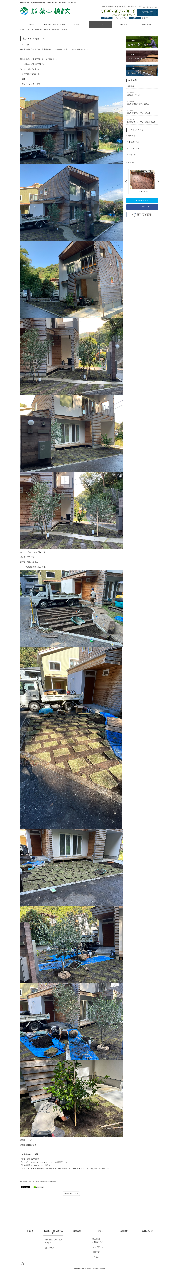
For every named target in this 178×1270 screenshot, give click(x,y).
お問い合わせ (147, 1231)
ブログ (28, 30)
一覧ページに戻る (71, 1194)
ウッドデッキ (134, 148)
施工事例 (35, 30)
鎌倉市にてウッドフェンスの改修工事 (141, 121)
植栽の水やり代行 (133, 94)
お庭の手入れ (42, 30)
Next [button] (158, 181)
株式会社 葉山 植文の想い (53, 1232)
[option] (142, 181)
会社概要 (124, 1231)
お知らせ (131, 162)
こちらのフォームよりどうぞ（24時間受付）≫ (48, 1162)
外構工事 (50, 30)
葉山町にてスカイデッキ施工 (138, 103)
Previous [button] (126, 181)
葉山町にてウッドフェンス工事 (138, 112)
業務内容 (77, 1231)
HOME (22, 30)
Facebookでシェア (142, 207)
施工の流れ (49, 1248)
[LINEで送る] (38, 1187)
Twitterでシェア (143, 200)
